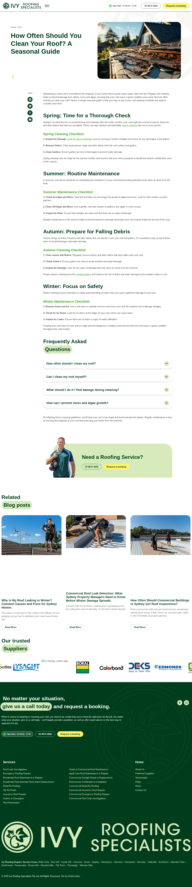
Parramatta (20, 865)
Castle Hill (66, 862)
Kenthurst (163, 862)
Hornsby (141, 862)
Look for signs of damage (79, 139)
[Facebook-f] (179, 702)
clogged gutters (83, 274)
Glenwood (130, 862)
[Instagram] (186, 702)
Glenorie (118, 862)
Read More (10, 627)
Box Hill (55, 862)
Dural (87, 862)
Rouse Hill (33, 865)
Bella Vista (44, 862)
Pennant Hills (47, 865)
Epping (95, 862)
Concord (78, 862)
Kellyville (152, 862)
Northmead (7, 865)
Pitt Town (60, 865)
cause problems (130, 125)
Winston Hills (86, 865)
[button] (30, 99)
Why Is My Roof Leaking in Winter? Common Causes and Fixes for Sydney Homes (29, 604)
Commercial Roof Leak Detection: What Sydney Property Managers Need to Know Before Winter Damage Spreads (95, 597)
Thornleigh (72, 865)
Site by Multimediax (70, 876)
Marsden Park (178, 862)
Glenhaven (106, 862)
